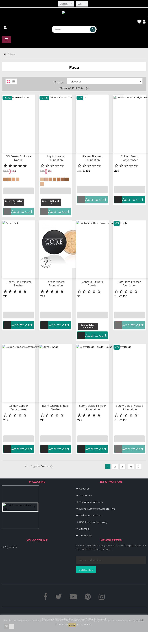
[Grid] (7, 80)
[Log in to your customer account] (5, 28)
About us (84, 488)
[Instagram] (102, 598)
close (72, 625)
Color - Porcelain (14, 201)
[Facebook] (45, 598)
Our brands (85, 535)
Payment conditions (91, 502)
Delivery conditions (90, 515)
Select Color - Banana (88, 326)
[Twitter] (58, 598)
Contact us (85, 495)
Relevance (105, 81)
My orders (11, 547)
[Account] (144, 22)
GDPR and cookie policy (93, 522)
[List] (13, 80)
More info (138, 620)
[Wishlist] (139, 22)
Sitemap (84, 528)
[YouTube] (73, 598)
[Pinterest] (88, 598)
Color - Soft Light (51, 201)
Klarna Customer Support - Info (97, 508)
